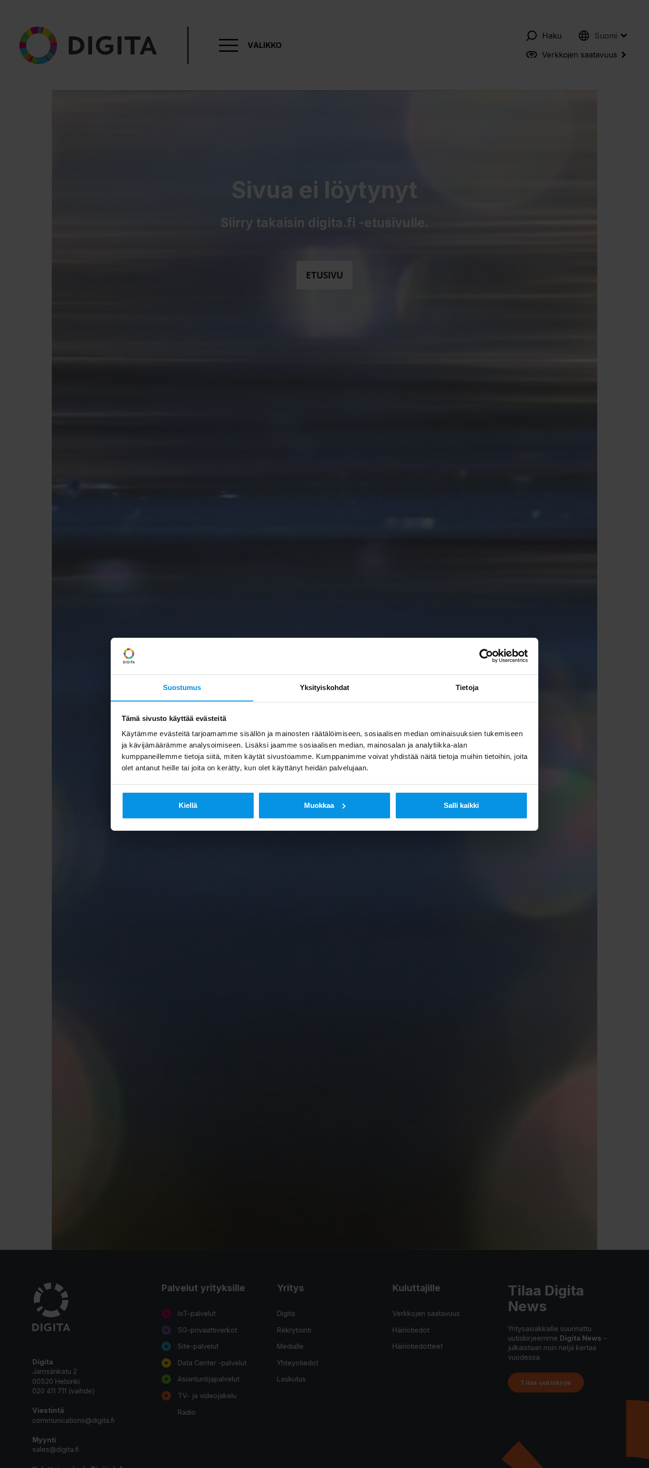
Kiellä (188, 805)
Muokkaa (319, 805)
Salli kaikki (461, 805)
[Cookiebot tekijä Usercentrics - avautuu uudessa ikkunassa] (486, 656)
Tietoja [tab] (467, 687)
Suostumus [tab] (182, 687)
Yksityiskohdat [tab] (324, 687)
